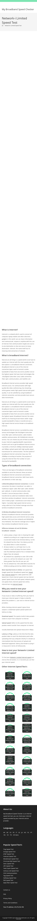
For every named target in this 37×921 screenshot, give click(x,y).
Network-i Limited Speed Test (13, 25)
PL (28, 832)
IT (16, 832)
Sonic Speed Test (8, 864)
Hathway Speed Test (9, 878)
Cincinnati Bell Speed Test (11, 861)
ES (10, 832)
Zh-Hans (16, 835)
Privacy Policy (7, 898)
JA (22, 832)
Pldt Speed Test (8, 880)
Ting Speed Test (8, 849)
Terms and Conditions (10, 903)
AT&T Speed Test (8, 854)
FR (13, 832)
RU (5, 835)
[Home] (2, 25)
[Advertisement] (18, 54)
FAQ (4, 894)
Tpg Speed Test (8, 875)
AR (4, 832)
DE (7, 832)
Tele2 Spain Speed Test (10, 868)
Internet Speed (10, 575)
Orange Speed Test (9, 852)
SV (8, 835)
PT (31, 832)
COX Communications (10, 873)
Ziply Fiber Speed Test (10, 883)
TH (11, 835)
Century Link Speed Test (11, 871)
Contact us (6, 890)
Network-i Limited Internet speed (20, 657)
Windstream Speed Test (10, 859)
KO (25, 832)
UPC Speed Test (8, 866)
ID (19, 832)
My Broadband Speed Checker (18, 9)
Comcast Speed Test (9, 856)
